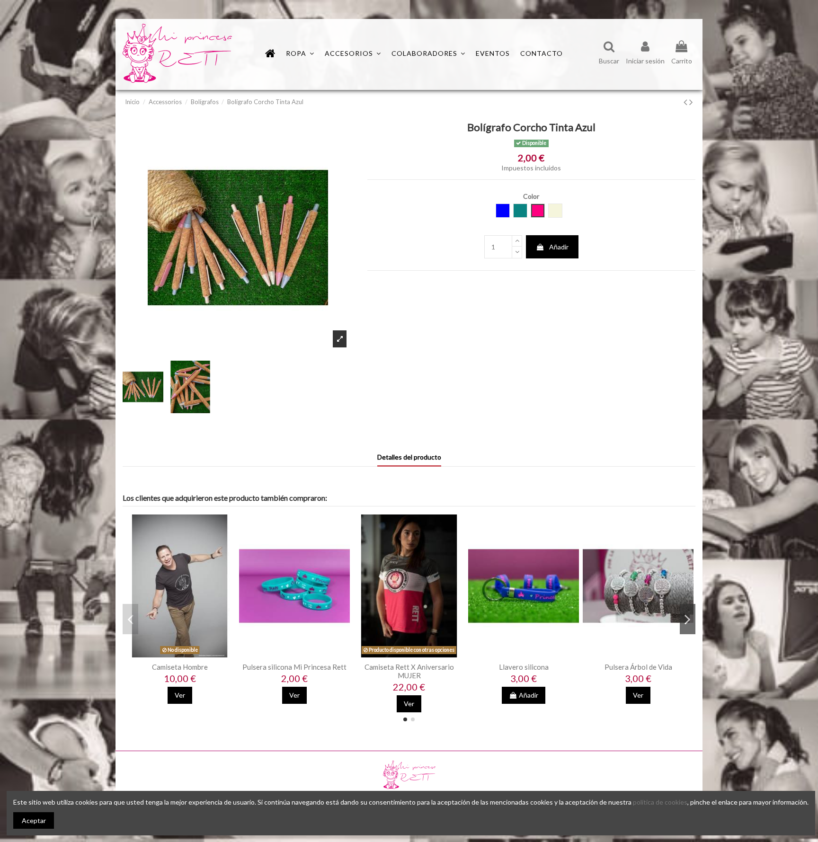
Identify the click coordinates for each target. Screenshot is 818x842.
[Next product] (691, 101)
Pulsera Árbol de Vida (638, 667)
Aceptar (34, 820)
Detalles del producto (409, 457)
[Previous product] (686, 101)
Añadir (559, 247)
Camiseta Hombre (180, 667)
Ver (180, 695)
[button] (428, 53)
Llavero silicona (524, 667)
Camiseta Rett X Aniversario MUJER (409, 671)
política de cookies (660, 802)
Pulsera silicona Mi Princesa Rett (294, 667)
